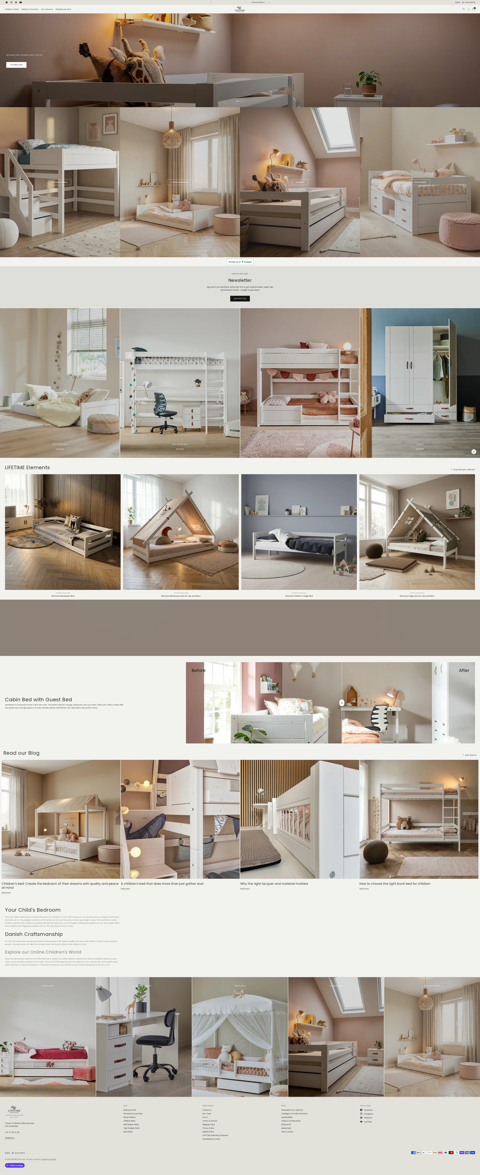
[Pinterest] (16, 2)
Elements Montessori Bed (63, 596)
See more (60, 449)
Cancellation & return (211, 1139)
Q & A (204, 1117)
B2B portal (286, 1124)
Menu (283, 1105)
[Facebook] (6, 2)
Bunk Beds (128, 1131)
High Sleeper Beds (132, 1128)
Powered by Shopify (48, 1159)
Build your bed (130, 1110)
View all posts (471, 755)
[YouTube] (20, 2)
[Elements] (300, 182)
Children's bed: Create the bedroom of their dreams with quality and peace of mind (60, 886)
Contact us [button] (9, 1138)
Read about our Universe (292, 1110)
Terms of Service (209, 1120)
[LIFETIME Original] (60, 182)
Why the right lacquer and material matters (274, 884)
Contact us (207, 1110)
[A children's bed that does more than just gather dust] (180, 819)
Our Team (206, 1113)
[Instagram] (11, 2)
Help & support (208, 1105)
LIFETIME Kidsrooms (63, 593)
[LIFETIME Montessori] (180, 182)
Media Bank (286, 1128)
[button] (16, 65)
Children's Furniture (30, 9)
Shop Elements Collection (464, 469)
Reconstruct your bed (133, 1113)
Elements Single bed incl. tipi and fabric (417, 596)
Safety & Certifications (291, 1120)
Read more (6, 893)
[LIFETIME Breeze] (420, 182)
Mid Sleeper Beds (131, 1124)
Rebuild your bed (63, 9)
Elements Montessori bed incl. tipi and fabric (181, 596)
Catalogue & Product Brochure (294, 1113)
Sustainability (286, 1117)
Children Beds (129, 1120)
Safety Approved (240, 2)
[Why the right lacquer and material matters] (299, 819)
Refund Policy (208, 1131)
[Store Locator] (463, 9)
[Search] (468, 9)
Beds (125, 1105)
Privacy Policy (208, 1128)
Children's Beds (12, 9)
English (457, 2)
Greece (470, 2)
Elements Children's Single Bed (299, 596)
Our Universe (47, 9)
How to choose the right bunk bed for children (395, 884)
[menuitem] (12, 9)
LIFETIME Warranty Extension (215, 1135)
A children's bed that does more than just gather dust (162, 884)
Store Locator (287, 1131)
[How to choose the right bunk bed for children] (419, 819)
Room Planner (130, 1117)
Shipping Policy (208, 1124)
